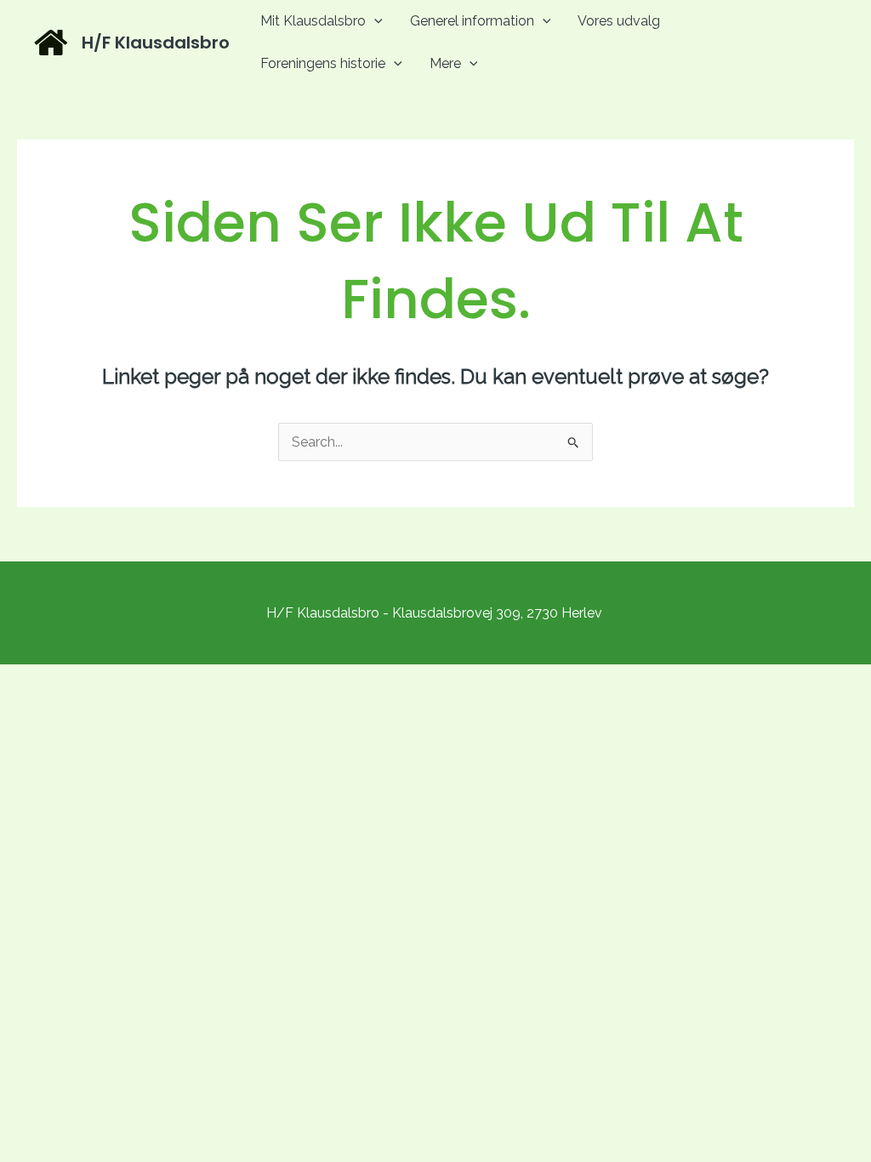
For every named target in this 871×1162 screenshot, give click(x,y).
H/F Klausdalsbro (156, 42)
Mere (445, 63)
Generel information (472, 21)
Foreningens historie (322, 63)
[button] (374, 21)
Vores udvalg (619, 21)
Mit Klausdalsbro (313, 21)
